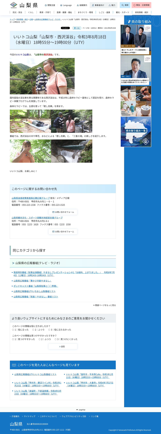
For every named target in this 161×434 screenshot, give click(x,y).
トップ (12, 19)
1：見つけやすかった (25, 339)
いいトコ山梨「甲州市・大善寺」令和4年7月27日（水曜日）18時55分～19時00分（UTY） (89, 384)
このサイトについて (48, 416)
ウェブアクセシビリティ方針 (74, 416)
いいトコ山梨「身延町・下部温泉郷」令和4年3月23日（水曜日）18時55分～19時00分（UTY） (37, 392)
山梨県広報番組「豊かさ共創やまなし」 (33, 280)
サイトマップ (29, 416)
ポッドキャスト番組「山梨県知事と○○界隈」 (36, 286)
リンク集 (94, 416)
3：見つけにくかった (67, 339)
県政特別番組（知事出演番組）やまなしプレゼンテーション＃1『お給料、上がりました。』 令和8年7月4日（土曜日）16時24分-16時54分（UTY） (64, 274)
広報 (31, 19)
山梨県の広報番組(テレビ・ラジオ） (48, 19)
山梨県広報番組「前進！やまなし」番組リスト (36, 296)
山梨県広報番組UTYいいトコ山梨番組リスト (35, 374)
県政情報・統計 (22, 19)
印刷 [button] (78, 28)
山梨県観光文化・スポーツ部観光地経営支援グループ (37, 217)
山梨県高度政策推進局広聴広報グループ (31, 198)
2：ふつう (40, 329)
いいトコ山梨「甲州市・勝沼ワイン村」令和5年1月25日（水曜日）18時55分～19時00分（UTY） (37, 384)
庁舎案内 (15, 416)
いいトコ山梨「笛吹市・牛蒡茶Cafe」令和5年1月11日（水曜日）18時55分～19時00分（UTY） (89, 376)
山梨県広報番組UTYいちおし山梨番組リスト (35, 291)
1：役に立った (22, 329)
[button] (50, 5)
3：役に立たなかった (61, 329)
